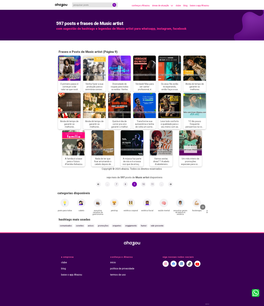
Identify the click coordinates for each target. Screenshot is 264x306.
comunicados (66, 226)
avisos (91, 226)
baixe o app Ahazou (199, 5)
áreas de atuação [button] (160, 5)
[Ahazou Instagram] (166, 264)
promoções (103, 226)
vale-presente (157, 226)
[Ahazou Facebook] (173, 264)
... (107, 184)
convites (80, 226)
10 (143, 184)
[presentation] (202, 207)
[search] (114, 5)
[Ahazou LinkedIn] (181, 264)
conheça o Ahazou (141, 5)
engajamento (131, 226)
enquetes (117, 226)
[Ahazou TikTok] (189, 264)
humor (144, 226)
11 (152, 184)
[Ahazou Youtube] (197, 264)
